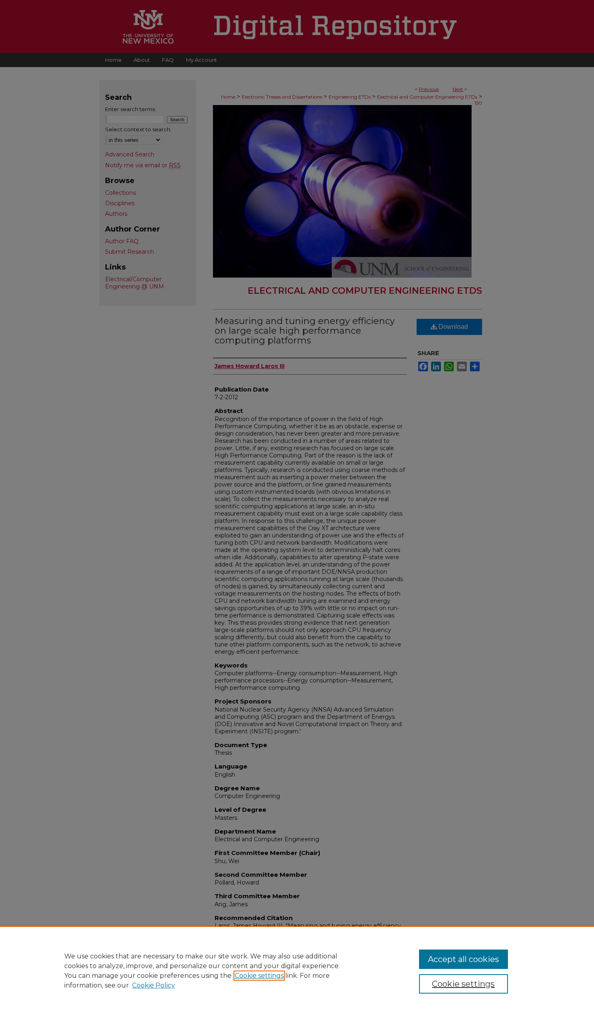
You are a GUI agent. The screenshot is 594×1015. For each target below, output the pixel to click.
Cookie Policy (153, 985)
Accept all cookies (463, 959)
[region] (297, 970)
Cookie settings (259, 975)
